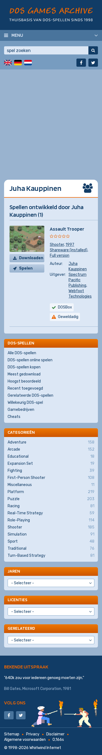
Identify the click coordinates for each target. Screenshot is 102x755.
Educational (51, 456)
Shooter (57, 244)
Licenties (17, 599)
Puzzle (51, 499)
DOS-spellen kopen (24, 367)
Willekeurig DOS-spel (25, 402)
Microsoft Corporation (41, 688)
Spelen (26, 268)
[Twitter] (93, 63)
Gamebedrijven (21, 409)
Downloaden (31, 258)
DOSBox (65, 307)
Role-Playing (51, 520)
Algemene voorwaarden (25, 739)
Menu (17, 35)
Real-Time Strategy (51, 513)
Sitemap (11, 734)
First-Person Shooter (51, 477)
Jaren (14, 571)
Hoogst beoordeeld (24, 381)
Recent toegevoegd (25, 388)
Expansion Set (51, 463)
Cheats (14, 416)
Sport (51, 541)
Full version (59, 255)
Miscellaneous (51, 484)
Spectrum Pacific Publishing (77, 280)
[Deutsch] (18, 62)
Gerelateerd (21, 628)
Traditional (51, 548)
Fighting (51, 470)
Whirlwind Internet (45, 747)
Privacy (32, 734)
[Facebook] (81, 63)
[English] (8, 62)
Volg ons (15, 702)
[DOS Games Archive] (51, 14)
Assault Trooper (67, 229)
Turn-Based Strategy (51, 555)
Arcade (51, 449)
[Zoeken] (93, 50)
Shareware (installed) (68, 250)
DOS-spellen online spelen (30, 360)
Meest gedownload (24, 374)
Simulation (51, 534)
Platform (51, 492)
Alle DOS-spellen (22, 353)
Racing (51, 506)
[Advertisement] (51, 120)
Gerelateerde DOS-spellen (30, 395)
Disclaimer (55, 734)
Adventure (51, 442)
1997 (70, 244)
